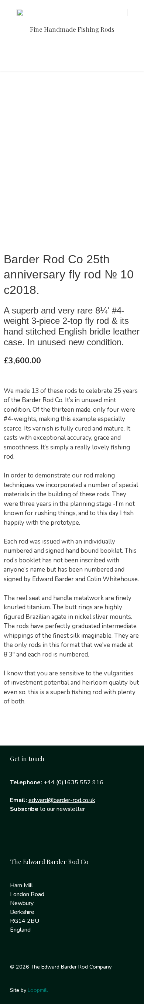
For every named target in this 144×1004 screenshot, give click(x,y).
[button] (72, 56)
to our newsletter (47, 809)
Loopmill (38, 990)
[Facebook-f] (19, 839)
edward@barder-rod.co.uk (61, 800)
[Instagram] (43, 839)
